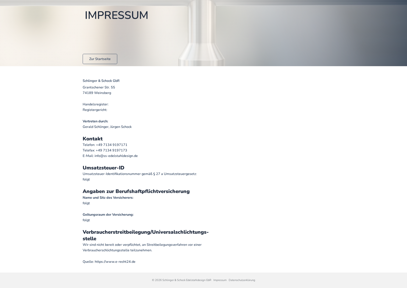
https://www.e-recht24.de (115, 261)
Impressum (220, 280)
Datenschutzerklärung (242, 280)
